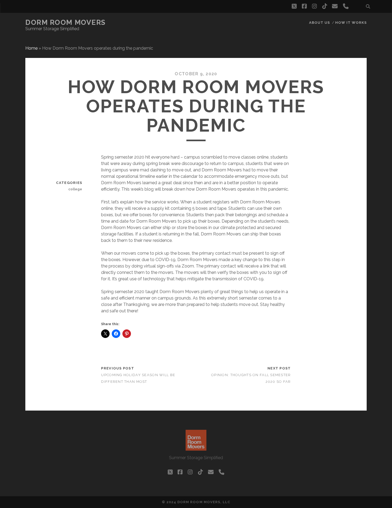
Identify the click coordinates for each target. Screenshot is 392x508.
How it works (351, 23)
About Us (319, 23)
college (75, 189)
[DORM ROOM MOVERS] (196, 448)
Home (31, 48)
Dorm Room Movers (65, 22)
